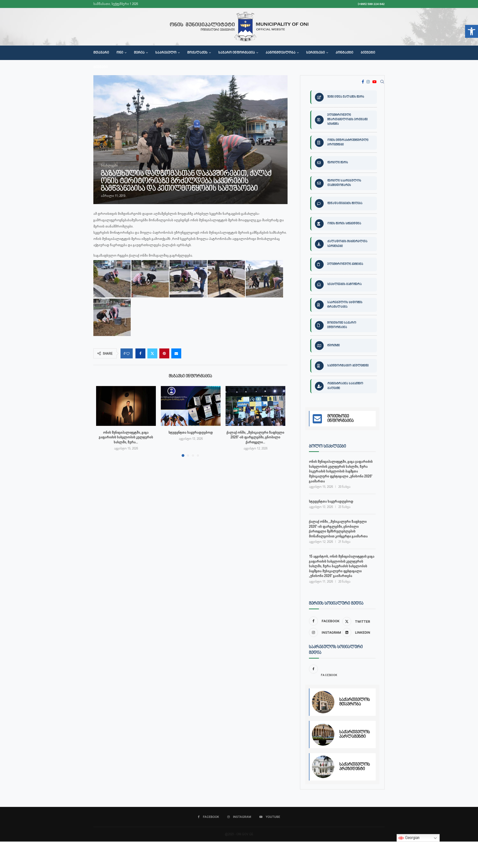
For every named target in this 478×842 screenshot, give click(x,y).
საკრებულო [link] (166, 53)
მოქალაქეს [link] (197, 53)
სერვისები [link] (315, 53)
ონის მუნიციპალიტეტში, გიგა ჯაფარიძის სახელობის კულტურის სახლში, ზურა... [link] (126, 437)
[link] (471, 31)
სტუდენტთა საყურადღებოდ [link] (191, 432)
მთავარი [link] (101, 53)
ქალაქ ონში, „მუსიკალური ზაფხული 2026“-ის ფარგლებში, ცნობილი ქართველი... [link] (255, 437)
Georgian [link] (411, 837)
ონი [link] (120, 53)
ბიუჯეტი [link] (368, 53)
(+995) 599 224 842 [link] (371, 4)
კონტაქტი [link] (344, 53)
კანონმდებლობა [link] (281, 53)
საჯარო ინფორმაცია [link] (236, 53)
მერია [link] (139, 53)
